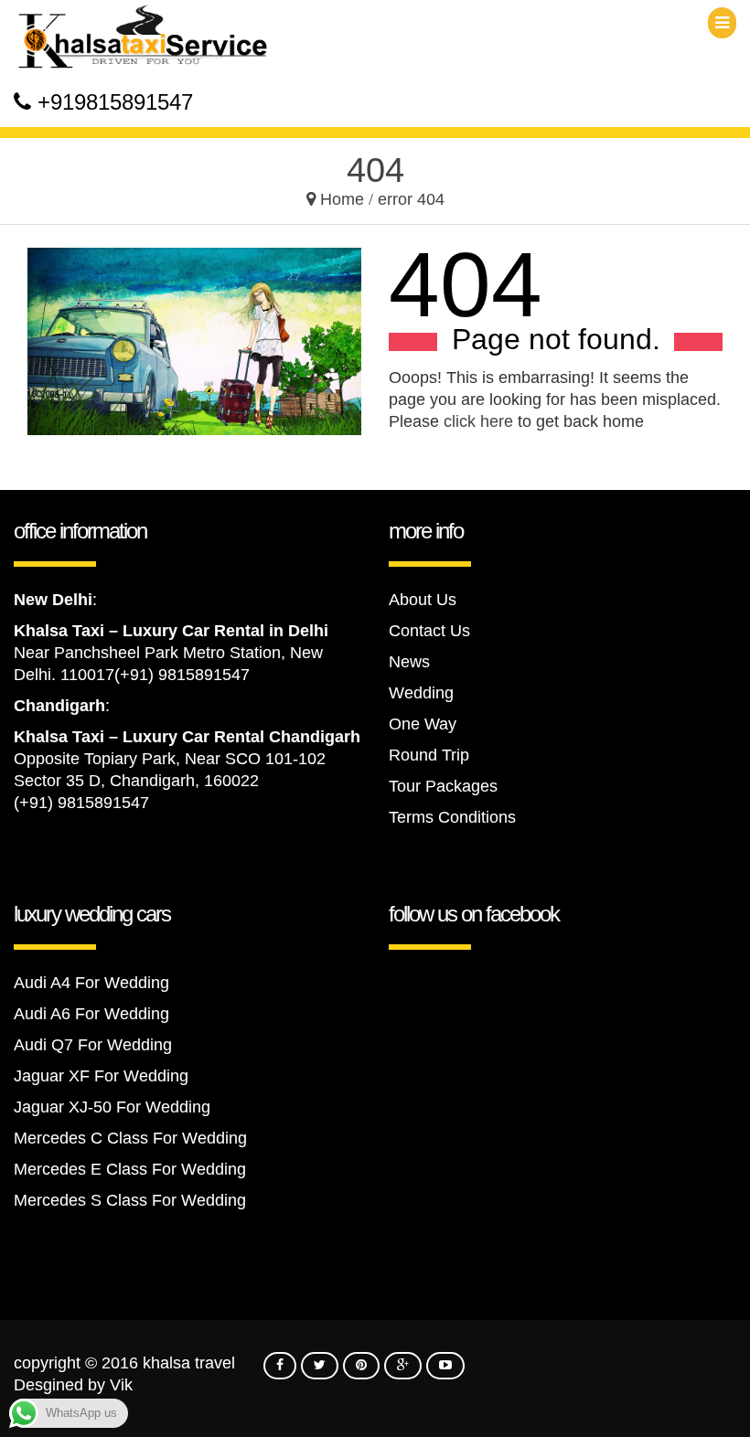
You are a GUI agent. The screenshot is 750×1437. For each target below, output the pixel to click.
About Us (422, 600)
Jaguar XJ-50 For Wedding (112, 1107)
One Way (422, 724)
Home (342, 199)
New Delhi (53, 600)
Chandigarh (59, 706)
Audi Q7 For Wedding (93, 1045)
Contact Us (429, 631)
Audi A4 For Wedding (91, 983)
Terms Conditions (452, 817)
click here (478, 421)
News (409, 662)
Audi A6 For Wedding (91, 1014)
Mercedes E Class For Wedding (130, 1169)
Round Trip (429, 755)
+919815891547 (115, 102)
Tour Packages (443, 786)
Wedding (421, 693)
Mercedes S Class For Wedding (130, 1200)
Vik (121, 1385)
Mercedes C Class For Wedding (130, 1138)
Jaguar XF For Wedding (101, 1076)
